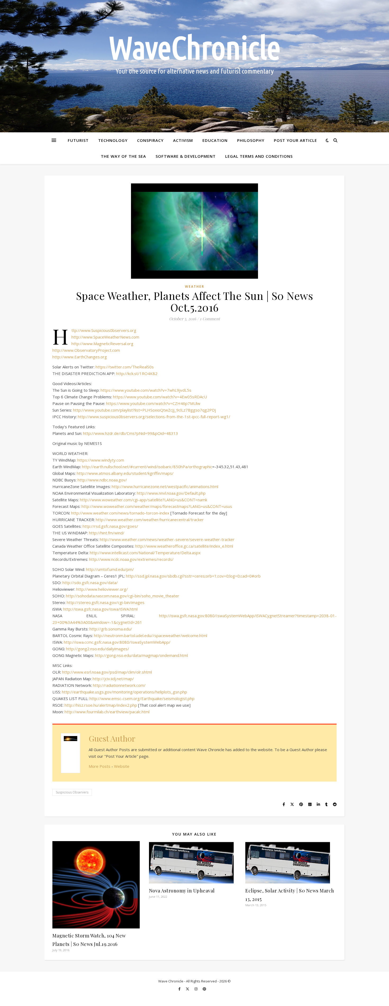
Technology (113, 140)
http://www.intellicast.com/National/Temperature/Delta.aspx (145, 552)
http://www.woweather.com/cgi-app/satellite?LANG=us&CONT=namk (143, 499)
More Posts (99, 766)
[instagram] (196, 988)
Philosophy (250, 140)
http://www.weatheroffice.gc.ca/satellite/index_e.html (184, 546)
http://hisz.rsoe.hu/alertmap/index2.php (101, 705)
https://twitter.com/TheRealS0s (125, 366)
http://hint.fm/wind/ (106, 532)
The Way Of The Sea (123, 156)
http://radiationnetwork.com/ (119, 685)
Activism (183, 140)
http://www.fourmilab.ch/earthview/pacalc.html (107, 711)
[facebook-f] (179, 988)
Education (215, 140)
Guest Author (112, 738)
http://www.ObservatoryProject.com (86, 350)
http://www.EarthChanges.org (79, 356)
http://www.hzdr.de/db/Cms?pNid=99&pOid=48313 (130, 433)
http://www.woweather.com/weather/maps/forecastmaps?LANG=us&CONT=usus (157, 506)
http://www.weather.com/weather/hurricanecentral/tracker (150, 519)
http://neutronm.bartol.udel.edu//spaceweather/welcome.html (150, 635)
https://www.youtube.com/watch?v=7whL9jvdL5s (146, 390)
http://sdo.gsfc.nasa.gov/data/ (90, 582)
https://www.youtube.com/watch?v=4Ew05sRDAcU (160, 396)
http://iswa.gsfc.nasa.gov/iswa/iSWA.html (100, 609)
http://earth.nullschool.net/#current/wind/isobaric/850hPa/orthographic (147, 466)
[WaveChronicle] (194, 66)
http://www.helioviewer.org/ (102, 589)
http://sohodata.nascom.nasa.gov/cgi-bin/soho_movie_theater (122, 595)
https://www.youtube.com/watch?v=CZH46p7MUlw (153, 403)
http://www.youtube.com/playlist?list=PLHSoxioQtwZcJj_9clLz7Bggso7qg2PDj (144, 410)
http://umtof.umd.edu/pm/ (110, 569)
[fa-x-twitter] (188, 988)
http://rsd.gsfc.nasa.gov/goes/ (110, 526)
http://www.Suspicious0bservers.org (103, 330)
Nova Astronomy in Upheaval (182, 890)
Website (121, 766)
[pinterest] (204, 988)
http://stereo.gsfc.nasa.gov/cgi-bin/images (105, 602)
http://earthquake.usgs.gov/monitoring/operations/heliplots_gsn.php (124, 691)
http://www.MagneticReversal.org (102, 343)
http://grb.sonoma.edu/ (110, 628)
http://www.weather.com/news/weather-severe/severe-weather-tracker (167, 539)
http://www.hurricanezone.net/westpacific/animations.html (165, 486)
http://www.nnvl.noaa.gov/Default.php (171, 493)
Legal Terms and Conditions (259, 156)
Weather (194, 286)
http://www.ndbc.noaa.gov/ (102, 479)
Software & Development (186, 156)
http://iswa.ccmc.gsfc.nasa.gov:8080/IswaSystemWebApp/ (117, 642)
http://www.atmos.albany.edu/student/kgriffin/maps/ (125, 473)
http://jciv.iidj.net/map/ (113, 678)
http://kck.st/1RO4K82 (136, 373)
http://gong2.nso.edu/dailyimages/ (97, 648)
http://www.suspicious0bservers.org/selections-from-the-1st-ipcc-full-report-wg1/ (154, 416)
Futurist (78, 140)
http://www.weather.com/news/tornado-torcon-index (120, 513)
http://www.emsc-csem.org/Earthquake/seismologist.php (142, 698)
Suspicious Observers (72, 792)
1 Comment (210, 318)
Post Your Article (295, 140)
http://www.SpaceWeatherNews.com (105, 337)
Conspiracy (150, 140)
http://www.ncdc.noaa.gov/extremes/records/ (131, 559)
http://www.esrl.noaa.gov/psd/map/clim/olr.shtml (107, 672)
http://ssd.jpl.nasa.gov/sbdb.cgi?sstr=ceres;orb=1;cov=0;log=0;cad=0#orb (193, 576)
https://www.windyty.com (100, 460)
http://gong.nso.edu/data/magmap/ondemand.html (141, 655)
